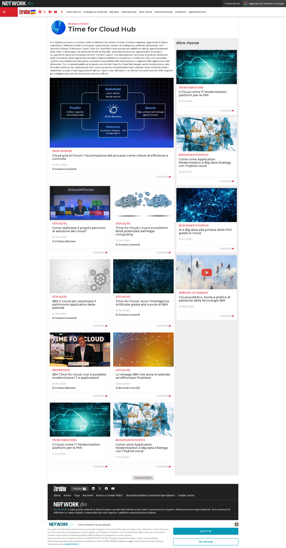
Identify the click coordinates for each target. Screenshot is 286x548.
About (57, 495)
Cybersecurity (129, 12)
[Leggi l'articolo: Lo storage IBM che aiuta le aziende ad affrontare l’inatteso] (143, 366)
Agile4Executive (197, 12)
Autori (67, 495)
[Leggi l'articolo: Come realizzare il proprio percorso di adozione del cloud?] (80, 221)
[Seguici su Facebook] (106, 488)
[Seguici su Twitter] (100, 488)
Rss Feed (88, 495)
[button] (9, 12)
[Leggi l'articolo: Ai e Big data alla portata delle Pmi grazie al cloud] (206, 220)
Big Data (114, 12)
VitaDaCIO (180, 12)
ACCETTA (205, 531)
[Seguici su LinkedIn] (93, 488)
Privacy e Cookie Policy (109, 495)
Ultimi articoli (73, 12)
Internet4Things (164, 12)
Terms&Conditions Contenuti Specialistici (150, 495)
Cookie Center (186, 495)
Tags (77, 495)
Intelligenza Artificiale (95, 12)
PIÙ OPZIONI (206, 542)
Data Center (145, 12)
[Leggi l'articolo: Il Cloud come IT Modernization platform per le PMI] (80, 437)
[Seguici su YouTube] (113, 488)
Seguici (78, 488)
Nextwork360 (61, 509)
